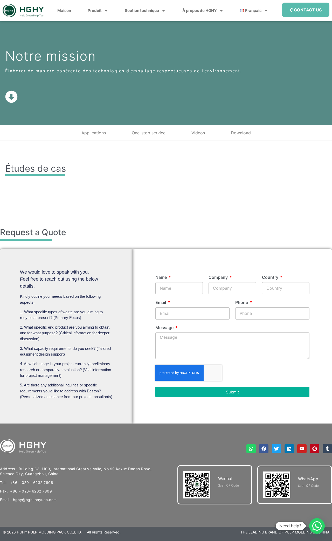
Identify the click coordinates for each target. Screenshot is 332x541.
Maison (64, 10)
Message (165, 327)
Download (241, 132)
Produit (95, 10)
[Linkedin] (289, 448)
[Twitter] (276, 448)
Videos (198, 132)
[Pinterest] (314, 448)
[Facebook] (263, 448)
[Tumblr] (327, 448)
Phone (242, 302)
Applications (93, 132)
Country (270, 277)
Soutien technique (142, 10)
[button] (317, 526)
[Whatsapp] (251, 448)
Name (161, 277)
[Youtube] (302, 448)
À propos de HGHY (199, 10)
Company (219, 277)
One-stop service (148, 132)
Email (161, 302)
